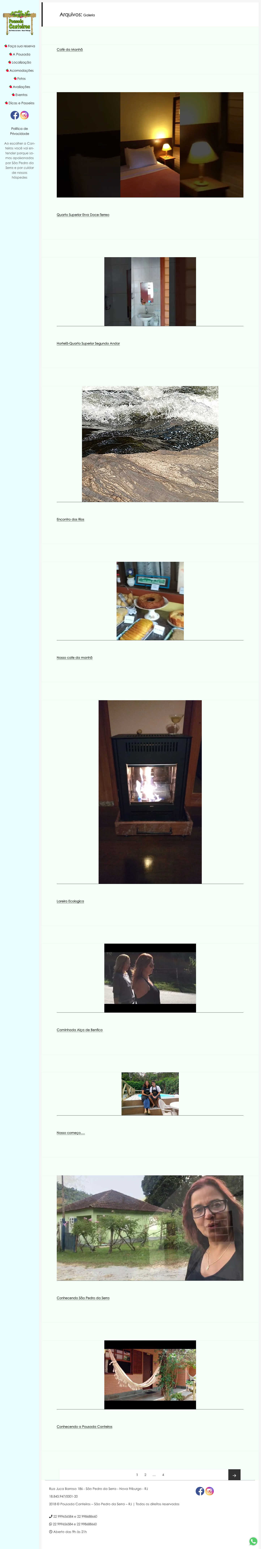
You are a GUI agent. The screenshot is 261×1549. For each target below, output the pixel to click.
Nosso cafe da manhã (74, 657)
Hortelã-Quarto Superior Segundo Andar (88, 343)
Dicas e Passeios (21, 103)
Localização (21, 62)
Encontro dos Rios (70, 519)
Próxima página (234, 1475)
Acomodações (22, 70)
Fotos (21, 78)
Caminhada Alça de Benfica (80, 1030)
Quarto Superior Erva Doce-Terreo (83, 215)
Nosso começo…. (71, 1133)
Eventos (21, 95)
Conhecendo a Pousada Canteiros (84, 1427)
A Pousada (21, 54)
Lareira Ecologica (70, 901)
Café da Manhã (70, 49)
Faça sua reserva (21, 46)
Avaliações (21, 87)
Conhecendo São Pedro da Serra (83, 1298)
